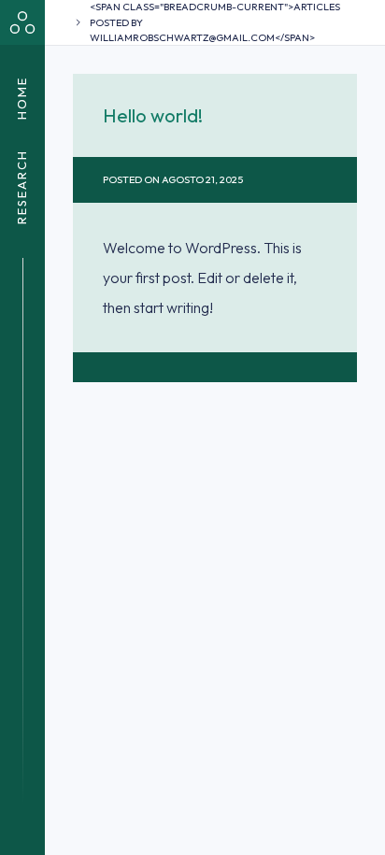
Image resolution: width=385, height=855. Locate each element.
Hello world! (153, 115)
